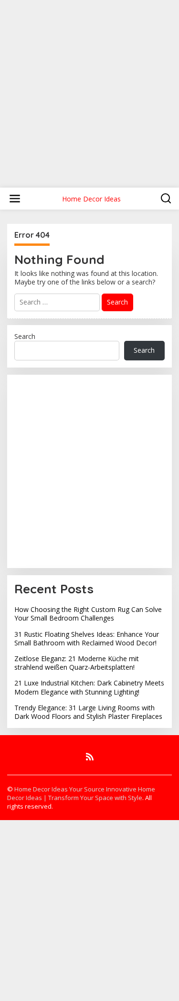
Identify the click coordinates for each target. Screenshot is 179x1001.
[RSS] (90, 756)
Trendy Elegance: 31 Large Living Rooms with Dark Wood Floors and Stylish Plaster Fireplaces (88, 712)
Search (24, 336)
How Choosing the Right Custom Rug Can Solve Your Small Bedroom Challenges (88, 613)
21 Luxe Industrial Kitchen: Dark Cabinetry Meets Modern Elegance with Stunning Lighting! (89, 687)
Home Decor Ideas (91, 198)
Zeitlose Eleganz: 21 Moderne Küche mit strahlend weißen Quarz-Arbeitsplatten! (76, 663)
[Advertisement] (89, 89)
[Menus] (14, 199)
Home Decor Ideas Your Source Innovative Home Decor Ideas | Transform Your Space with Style (81, 793)
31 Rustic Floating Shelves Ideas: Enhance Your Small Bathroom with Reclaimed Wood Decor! (86, 638)
